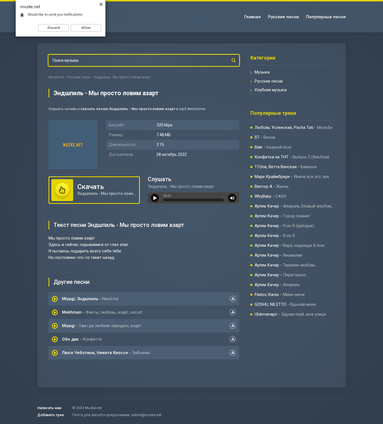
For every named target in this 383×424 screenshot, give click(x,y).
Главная (252, 16)
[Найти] (233, 60)
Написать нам (49, 408)
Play (155, 198)
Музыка (262, 72)
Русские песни (283, 16)
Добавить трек (50, 415)
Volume (232, 198)
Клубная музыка (271, 89)
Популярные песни (326, 16)
